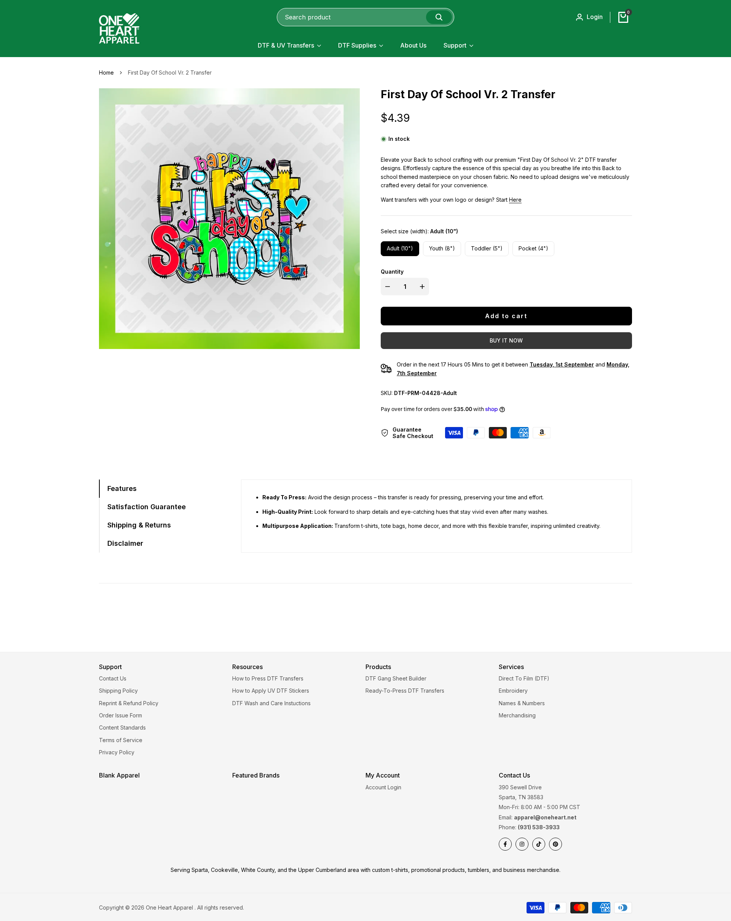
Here (515, 199)
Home (106, 72)
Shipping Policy (118, 690)
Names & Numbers (522, 703)
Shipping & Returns (139, 525)
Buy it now (506, 340)
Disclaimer (125, 543)
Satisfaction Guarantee (146, 507)
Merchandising (517, 715)
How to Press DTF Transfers (267, 678)
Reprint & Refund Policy (128, 703)
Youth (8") (442, 248)
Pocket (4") (533, 248)
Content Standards (122, 727)
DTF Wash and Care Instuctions (271, 703)
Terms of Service (120, 740)
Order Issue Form (120, 715)
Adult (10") (400, 248)
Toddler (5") (487, 248)
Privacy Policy (116, 752)
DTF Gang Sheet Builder (396, 678)
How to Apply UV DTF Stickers (270, 690)
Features (122, 488)
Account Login (383, 787)
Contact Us (112, 678)
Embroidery (513, 690)
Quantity (392, 271)
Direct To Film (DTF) (524, 678)
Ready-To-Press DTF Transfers (405, 690)
